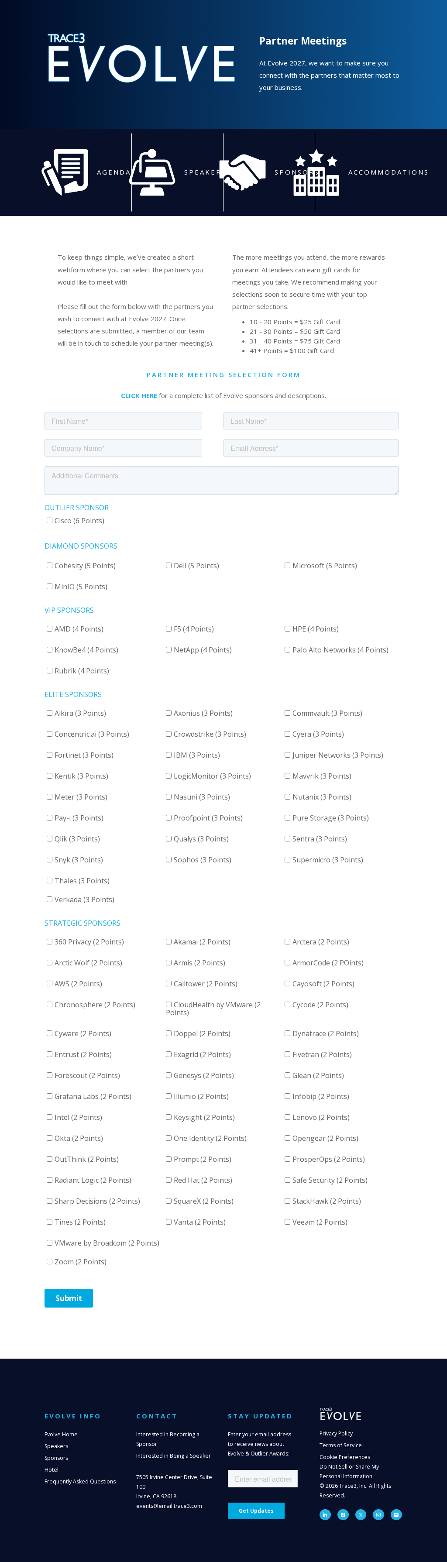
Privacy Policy (336, 1433)
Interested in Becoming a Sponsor (167, 1439)
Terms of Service (341, 1445)
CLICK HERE (139, 395)
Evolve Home (61, 1434)
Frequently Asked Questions (80, 1481)
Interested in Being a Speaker (173, 1455)
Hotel (51, 1469)
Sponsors (56, 1458)
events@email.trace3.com (169, 1506)
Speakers (56, 1446)
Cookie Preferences (345, 1457)
